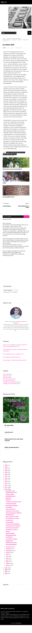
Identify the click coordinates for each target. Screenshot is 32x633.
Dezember (9, 491)
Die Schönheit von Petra (12, 518)
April (7, 560)
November (9, 547)
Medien (20, 39)
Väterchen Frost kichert (12, 511)
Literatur (14, 39)
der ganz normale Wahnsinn (13, 38)
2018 (6, 474)
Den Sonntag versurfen (12, 527)
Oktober (8, 549)
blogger (26, 216)
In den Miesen (10, 522)
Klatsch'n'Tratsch (7, 39)
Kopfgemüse (9, 541)
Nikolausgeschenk (11, 535)
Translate (14, 292)
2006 (6, 573)
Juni (7, 556)
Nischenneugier (10, 533)
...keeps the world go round (13, 501)
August (8, 552)
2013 (6, 483)
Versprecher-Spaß (11, 503)
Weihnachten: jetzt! (11, 542)
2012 (6, 485)
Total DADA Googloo (11, 539)
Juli (7, 554)
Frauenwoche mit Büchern (13, 526)
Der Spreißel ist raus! (8, 197)
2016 (6, 478)
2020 (6, 470)
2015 (6, 480)
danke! (8, 531)
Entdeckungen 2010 (11, 492)
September (9, 550)
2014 (6, 482)
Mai (7, 558)
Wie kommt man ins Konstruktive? (12, 169)
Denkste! (8, 500)
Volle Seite (5, 374)
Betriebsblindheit (10, 496)
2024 (6, 465)
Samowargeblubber (11, 544)
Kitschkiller (9, 507)
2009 (6, 568)
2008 (6, 570)
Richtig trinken (10, 494)
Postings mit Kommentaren (10, 382)
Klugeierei (8, 498)
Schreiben (25, 39)
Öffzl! (4, 183)
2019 (6, 472)
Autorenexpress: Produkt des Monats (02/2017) (15, 360)
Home (4, 38)
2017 (6, 476)
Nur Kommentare (7, 379)
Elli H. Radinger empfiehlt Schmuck (11, 357)
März (7, 561)
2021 (6, 469)
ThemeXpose (18, 623)
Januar (8, 565)
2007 (6, 571)
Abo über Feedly (7, 377)
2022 (6, 467)
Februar (8, 563)
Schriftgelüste (10, 514)
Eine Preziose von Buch (12, 516)
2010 (6, 489)
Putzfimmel (9, 537)
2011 (6, 487)
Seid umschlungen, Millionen (14, 513)
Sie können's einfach (11, 529)
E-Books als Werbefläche (13, 524)
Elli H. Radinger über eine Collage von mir (13, 354)
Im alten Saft (9, 520)
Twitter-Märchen (10, 509)
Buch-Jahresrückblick (12, 505)
